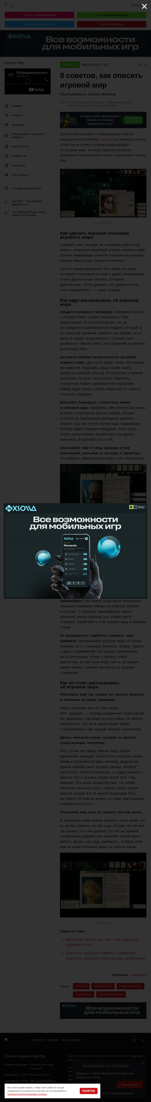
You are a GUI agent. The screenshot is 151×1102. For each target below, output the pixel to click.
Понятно (88, 1090)
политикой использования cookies (27, 1094)
